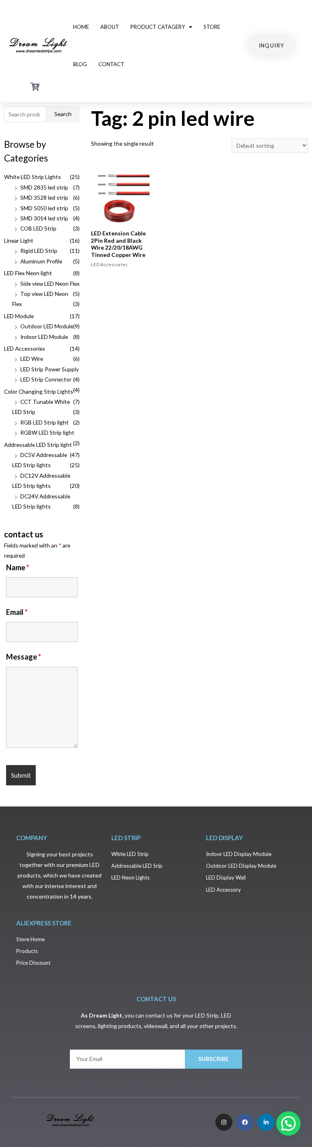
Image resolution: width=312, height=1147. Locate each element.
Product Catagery (157, 27)
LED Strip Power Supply (49, 369)
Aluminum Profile (41, 261)
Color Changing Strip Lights (38, 391)
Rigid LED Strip (38, 250)
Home (81, 27)
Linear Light (18, 240)
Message (23, 656)
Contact (111, 64)
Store (212, 27)
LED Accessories (24, 348)
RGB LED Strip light (44, 422)
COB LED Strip (38, 228)
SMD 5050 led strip (44, 208)
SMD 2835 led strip (44, 187)
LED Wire (31, 358)
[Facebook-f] (245, 1122)
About (109, 27)
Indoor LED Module (44, 336)
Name (17, 567)
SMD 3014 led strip (44, 218)
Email (17, 612)
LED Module (19, 316)
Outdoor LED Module (46, 326)
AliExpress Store (44, 923)
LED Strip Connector (46, 379)
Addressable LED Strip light (38, 444)
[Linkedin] (266, 1122)
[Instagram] (223, 1122)
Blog (80, 64)
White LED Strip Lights (32, 176)
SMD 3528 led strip (44, 197)
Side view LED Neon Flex (50, 283)
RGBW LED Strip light (47, 432)
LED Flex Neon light (28, 273)
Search (63, 113)
